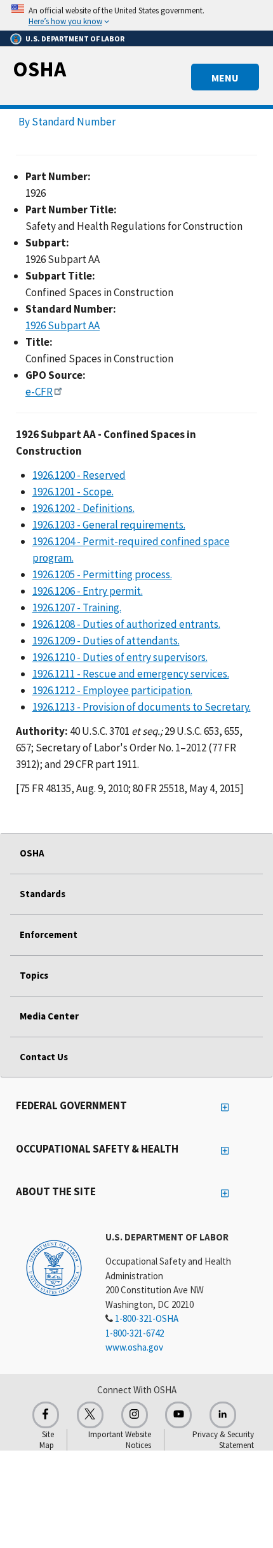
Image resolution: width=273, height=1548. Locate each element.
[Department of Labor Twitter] (90, 1415)
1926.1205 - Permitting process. (102, 574)
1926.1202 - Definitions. (83, 508)
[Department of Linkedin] (223, 1415)
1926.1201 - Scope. (73, 492)
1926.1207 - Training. (76, 607)
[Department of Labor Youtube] (178, 1415)
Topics (34, 975)
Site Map (46, 1440)
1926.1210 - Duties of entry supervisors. (120, 657)
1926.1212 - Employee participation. (112, 690)
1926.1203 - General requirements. (108, 525)
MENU (225, 77)
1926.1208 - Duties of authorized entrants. (126, 624)
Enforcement (48, 934)
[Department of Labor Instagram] (134, 1415)
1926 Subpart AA (62, 325)
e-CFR (39, 392)
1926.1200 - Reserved (79, 475)
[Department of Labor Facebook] (45, 1415)
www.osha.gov (134, 1347)
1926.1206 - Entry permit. (87, 591)
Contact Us (44, 1057)
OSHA (39, 68)
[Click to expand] (136, 15)
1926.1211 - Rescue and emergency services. (130, 674)
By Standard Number (67, 122)
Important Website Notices (119, 1440)
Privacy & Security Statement (223, 1440)
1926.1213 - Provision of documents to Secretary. (141, 707)
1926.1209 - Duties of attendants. (106, 641)
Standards (42, 894)
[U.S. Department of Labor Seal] (54, 1267)
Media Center (49, 1016)
